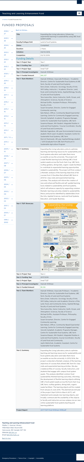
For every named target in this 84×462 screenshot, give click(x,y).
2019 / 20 (6, 82)
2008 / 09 (6, 157)
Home (5, 19)
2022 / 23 (6, 61)
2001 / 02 (6, 207)
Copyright (31, 458)
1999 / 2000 (6, 221)
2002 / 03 (6, 200)
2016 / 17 (6, 103)
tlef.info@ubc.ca (13, 435)
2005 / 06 (6, 178)
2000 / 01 (7, 214)
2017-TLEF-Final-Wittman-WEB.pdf (53, 410)
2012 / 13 (6, 131)
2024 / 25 (6, 46)
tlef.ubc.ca (13, 432)
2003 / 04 (6, 193)
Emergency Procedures (9, 458)
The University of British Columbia (36, 4)
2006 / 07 (6, 171)
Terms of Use (22, 458)
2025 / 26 (6, 39)
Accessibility (40, 458)
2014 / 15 (6, 117)
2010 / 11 (6, 143)
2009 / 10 (6, 150)
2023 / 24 (6, 53)
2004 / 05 (6, 185)
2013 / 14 (6, 124)
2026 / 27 (6, 32)
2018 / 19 (6, 89)
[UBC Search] (79, 2)
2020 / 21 (6, 75)
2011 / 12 (7, 137)
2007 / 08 (6, 164)
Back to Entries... (22, 30)
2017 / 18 (6, 96)
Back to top (6, 438)
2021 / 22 (6, 68)
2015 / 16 (6, 110)
